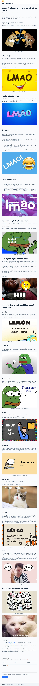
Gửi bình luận (5, 676)
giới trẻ (24, 262)
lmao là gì (30, 648)
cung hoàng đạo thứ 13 (12, 642)
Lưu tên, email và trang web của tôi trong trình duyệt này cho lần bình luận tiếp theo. (15, 674)
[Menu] (36, 2)
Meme (26, 26)
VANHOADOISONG (7, 3)
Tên (3, 662)
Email (16, 662)
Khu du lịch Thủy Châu (9, 643)
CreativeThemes (21, 684)
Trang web (28, 662)
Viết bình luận (5, 665)
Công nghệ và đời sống (16, 12)
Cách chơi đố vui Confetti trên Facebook (12, 645)
